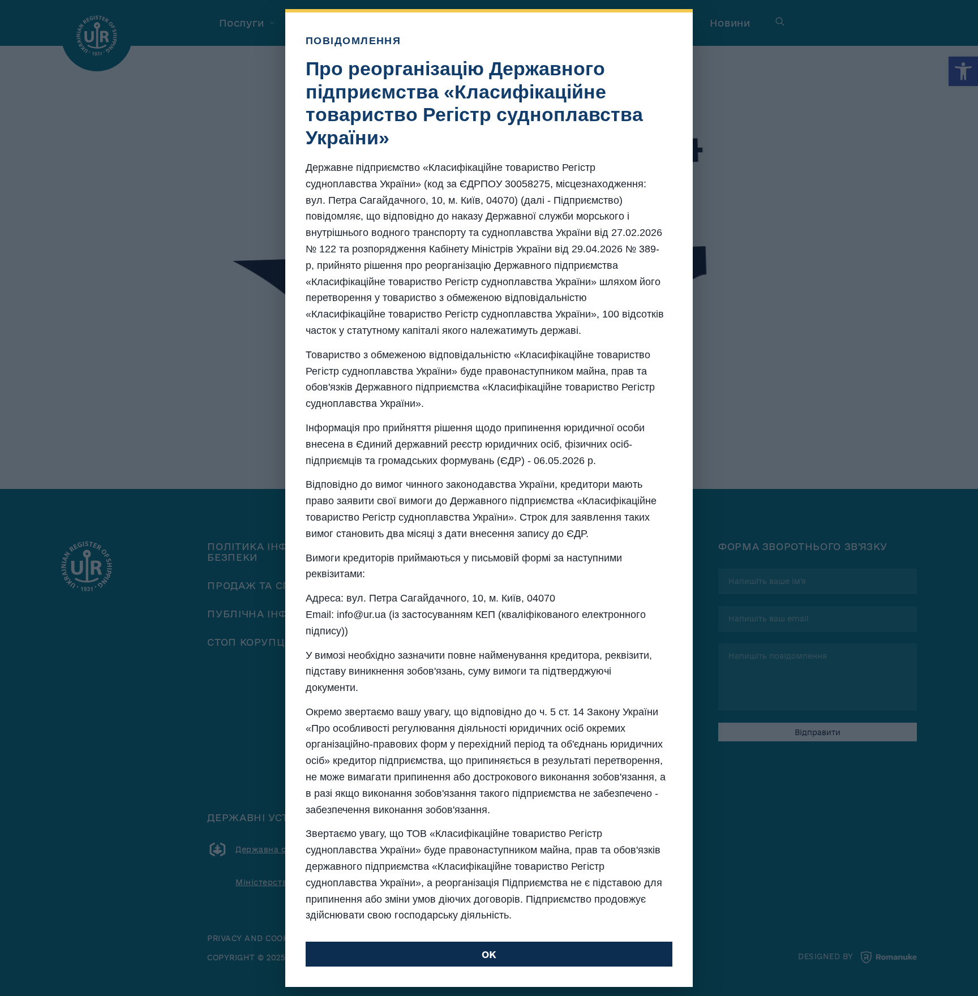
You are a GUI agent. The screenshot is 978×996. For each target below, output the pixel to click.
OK (489, 954)
